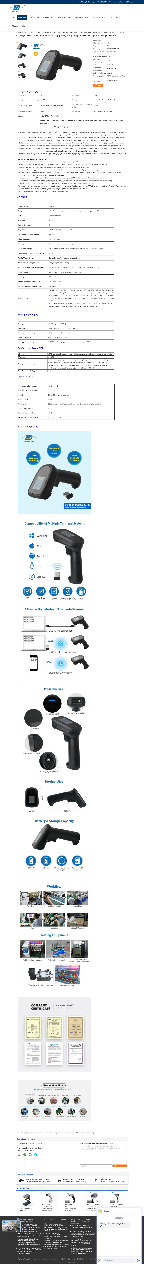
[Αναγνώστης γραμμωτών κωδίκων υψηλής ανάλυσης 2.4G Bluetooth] (21, 1180)
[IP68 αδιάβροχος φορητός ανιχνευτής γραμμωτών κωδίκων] (96, 1180)
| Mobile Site (78, 1259)
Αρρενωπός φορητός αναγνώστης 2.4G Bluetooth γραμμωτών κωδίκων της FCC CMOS (71, 1210)
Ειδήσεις (114, 17)
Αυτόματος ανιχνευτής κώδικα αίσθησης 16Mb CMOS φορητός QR (74, 1182)
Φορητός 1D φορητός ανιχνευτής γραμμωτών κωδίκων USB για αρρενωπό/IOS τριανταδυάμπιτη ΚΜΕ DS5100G (55, 1235)
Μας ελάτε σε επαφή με (101, 17)
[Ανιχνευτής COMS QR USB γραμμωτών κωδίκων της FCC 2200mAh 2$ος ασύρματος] (94, 1197)
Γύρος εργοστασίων (65, 17)
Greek (130, 2)
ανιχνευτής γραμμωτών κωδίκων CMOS (67, 1133)
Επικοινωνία (121, 1166)
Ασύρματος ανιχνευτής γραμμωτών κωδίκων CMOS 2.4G (55, 1247)
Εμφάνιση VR (34, 17)
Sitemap (71, 1259)
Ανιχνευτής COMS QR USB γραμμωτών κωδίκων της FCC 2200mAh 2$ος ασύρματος (93, 1209)
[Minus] (138, 1211)
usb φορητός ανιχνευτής (87, 1133)
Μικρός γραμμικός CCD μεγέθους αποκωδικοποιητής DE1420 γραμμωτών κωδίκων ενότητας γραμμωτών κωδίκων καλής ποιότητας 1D (28, 1242)
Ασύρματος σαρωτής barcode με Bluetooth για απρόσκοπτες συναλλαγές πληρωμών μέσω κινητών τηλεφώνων (49, 1210)
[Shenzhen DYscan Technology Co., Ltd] (23, 8)
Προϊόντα (22, 17)
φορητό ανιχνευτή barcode (46, 32)
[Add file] (99, 1260)
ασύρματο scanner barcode (55, 1219)
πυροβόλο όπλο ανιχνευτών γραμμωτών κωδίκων (39, 1133)
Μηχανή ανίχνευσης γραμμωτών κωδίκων (25, 1220)
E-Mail (64, 1259)
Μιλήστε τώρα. (118, 2)
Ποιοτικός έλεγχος (82, 17)
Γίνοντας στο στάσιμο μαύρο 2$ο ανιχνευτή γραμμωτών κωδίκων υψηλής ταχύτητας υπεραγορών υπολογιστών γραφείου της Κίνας (83, 1234)
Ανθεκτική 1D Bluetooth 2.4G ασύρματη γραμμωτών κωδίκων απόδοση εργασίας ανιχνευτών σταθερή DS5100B (56, 1242)
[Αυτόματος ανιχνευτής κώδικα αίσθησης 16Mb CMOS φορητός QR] (58, 1180)
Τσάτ (99, 85)
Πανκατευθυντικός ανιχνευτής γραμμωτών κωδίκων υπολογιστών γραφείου (81, 1227)
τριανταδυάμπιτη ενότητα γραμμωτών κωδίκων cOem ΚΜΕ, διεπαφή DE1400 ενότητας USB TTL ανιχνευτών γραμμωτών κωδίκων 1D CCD (29, 1251)
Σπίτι (13, 17)
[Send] (138, 1260)
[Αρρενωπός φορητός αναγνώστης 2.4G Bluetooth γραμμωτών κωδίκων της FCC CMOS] (72, 1197)
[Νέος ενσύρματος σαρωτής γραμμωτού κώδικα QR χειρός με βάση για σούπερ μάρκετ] (27, 1199)
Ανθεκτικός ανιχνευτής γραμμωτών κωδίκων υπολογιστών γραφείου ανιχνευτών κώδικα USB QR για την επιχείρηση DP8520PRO (82, 1250)
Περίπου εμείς (48, 17)
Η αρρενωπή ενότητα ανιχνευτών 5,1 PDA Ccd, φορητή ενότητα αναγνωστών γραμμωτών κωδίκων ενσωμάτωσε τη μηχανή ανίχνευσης (29, 1234)
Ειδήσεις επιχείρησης (20, 26)
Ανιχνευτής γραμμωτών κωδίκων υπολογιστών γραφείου (80, 1220)
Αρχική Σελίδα (21, 32)
